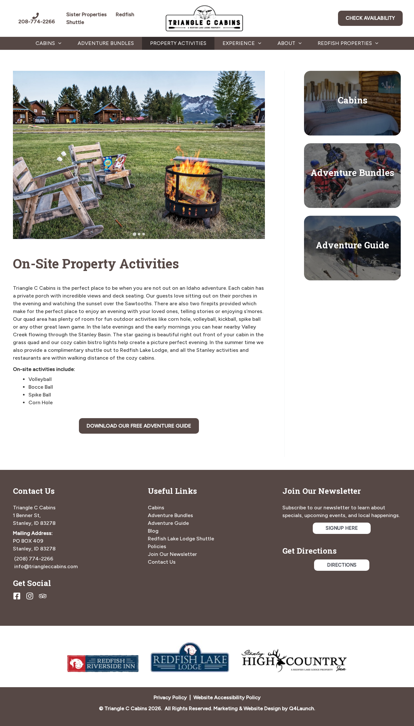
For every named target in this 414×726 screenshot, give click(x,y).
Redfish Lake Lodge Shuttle (181, 539)
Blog (153, 531)
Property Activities (178, 43)
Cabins (352, 100)
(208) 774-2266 (33, 559)
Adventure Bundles (106, 43)
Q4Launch (301, 708)
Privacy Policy (170, 697)
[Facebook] (17, 596)
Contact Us (162, 562)
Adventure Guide (352, 245)
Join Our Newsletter (172, 554)
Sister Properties (91, 14)
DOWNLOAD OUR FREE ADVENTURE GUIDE (139, 426)
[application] (58, 43)
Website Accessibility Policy (227, 697)
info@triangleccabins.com (46, 566)
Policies (157, 546)
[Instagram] (30, 596)
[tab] (134, 234)
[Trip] (43, 596)
